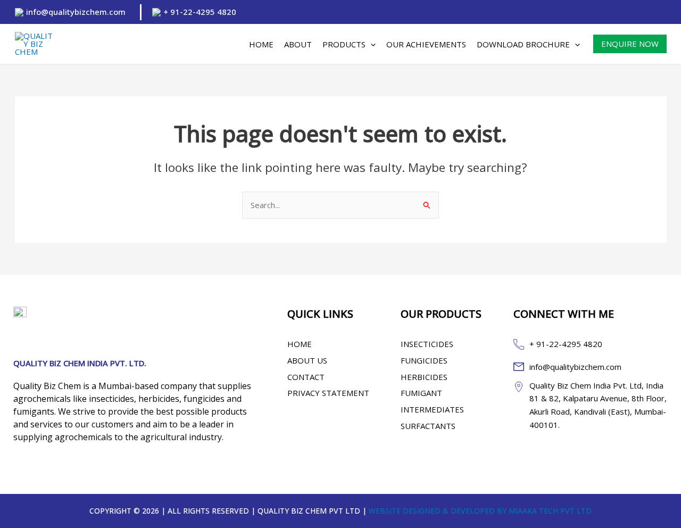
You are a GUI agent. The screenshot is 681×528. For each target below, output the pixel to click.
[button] (371, 44)
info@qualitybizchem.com (76, 11)
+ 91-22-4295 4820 (199, 11)
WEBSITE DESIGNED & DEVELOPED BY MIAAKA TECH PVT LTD (480, 511)
